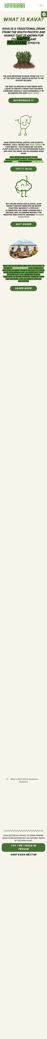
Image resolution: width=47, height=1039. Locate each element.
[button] (44, 14)
